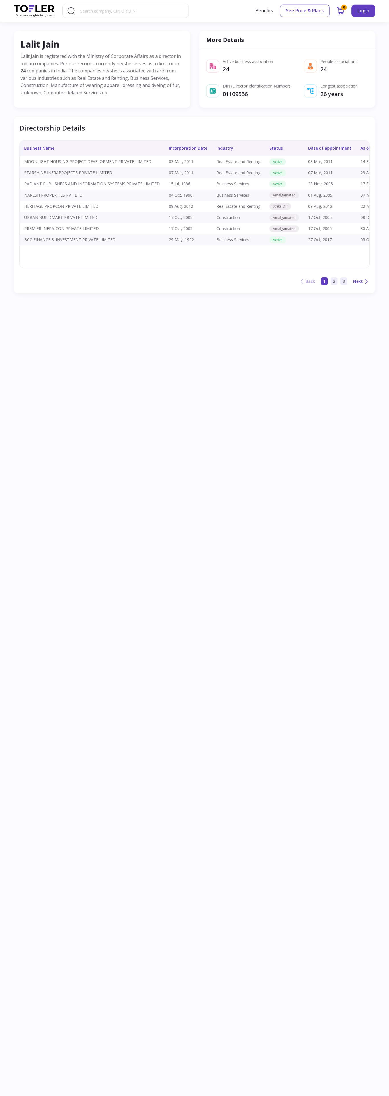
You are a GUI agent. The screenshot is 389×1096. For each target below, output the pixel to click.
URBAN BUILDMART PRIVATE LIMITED (60, 217)
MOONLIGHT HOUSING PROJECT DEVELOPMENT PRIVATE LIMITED (87, 161)
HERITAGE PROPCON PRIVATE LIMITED (61, 206)
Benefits (264, 10)
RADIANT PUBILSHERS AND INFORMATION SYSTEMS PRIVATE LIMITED (92, 183)
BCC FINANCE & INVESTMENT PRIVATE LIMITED (70, 239)
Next (358, 281)
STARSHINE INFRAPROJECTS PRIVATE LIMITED (68, 172)
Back (310, 281)
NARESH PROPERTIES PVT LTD (53, 195)
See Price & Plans (305, 10)
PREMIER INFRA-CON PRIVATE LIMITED (61, 228)
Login (363, 10)
